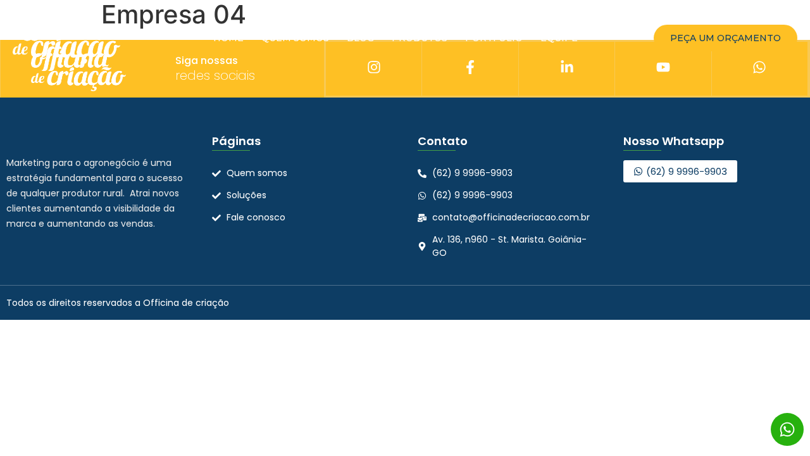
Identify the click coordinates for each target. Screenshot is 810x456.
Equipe (559, 38)
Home (228, 38)
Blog (360, 38)
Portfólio (494, 38)
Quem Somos (295, 38)
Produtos (419, 38)
